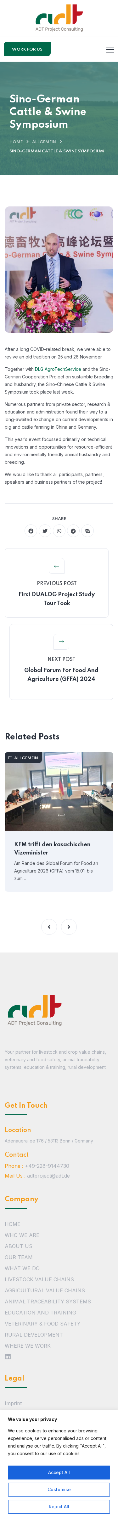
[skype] (87, 530)
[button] (49, 927)
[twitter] (45, 530)
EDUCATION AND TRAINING (40, 1312)
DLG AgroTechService (58, 369)
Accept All (59, 1472)
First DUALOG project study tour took (57, 599)
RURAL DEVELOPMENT (34, 1335)
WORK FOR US (27, 49)
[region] (59, 1464)
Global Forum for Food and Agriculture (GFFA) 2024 (61, 675)
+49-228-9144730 (47, 1166)
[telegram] (73, 530)
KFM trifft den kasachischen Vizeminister (52, 849)
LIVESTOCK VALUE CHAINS (39, 1279)
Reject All (59, 1506)
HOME (12, 1224)
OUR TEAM (19, 1257)
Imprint (13, 1403)
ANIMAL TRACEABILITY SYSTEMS (48, 1301)
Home (16, 142)
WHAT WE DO (22, 1268)
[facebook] (31, 530)
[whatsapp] (59, 530)
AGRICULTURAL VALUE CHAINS (45, 1290)
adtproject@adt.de (48, 1176)
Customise (59, 1489)
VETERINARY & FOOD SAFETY (43, 1323)
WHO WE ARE (22, 1235)
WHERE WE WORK (28, 1346)
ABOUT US (18, 1246)
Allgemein (44, 142)
